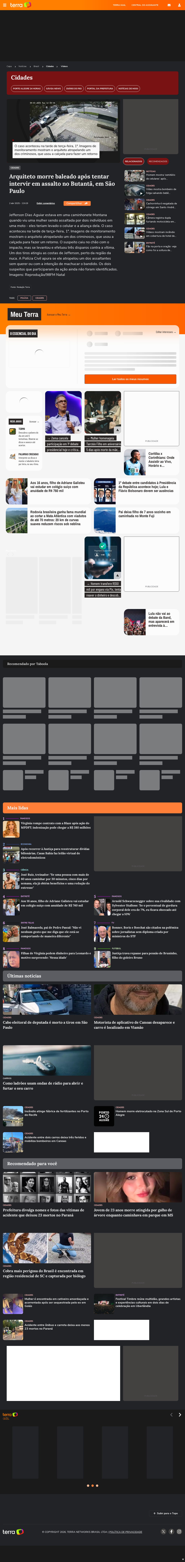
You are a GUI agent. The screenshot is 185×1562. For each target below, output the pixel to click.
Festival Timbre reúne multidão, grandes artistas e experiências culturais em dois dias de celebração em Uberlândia (148, 1302)
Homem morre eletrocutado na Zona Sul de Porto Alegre (148, 1113)
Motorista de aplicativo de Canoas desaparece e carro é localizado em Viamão (134, 1025)
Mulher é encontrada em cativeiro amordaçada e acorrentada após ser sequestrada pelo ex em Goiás (57, 1302)
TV (112, 922)
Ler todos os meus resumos (130, 379)
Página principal (20, 5)
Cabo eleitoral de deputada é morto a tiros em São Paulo (45, 1025)
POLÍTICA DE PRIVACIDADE (125, 1532)
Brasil (37, 66)
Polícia (24, 298)
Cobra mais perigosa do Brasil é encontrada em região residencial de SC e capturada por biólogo (44, 1273)
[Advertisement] (121, 1142)
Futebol (116, 948)
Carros (7, 1078)
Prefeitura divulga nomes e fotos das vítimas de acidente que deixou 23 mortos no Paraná (43, 1212)
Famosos (25, 818)
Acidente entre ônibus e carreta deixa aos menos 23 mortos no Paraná (57, 1326)
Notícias (23, 66)
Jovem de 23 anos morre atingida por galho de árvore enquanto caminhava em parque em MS (133, 1212)
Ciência (24, 870)
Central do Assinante (145, 5)
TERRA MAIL (119, 5)
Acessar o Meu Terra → (59, 314)
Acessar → (34, 421)
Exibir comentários (46, 203)
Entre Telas (27, 922)
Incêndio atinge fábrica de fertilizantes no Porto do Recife (57, 1113)
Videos (64, 66)
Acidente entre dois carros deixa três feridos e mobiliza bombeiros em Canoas (55, 1139)
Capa (9, 66)
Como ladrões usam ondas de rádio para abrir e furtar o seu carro (43, 1085)
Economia (26, 844)
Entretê (150, 243)
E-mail (169, 5)
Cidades (50, 66)
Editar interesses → (166, 331)
